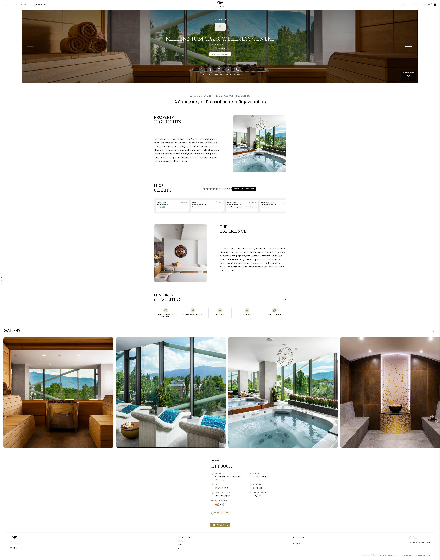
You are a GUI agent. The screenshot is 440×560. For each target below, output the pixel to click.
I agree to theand (214, 287)
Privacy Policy (229, 287)
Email (195, 278)
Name (194, 271)
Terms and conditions (213, 287)
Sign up (220, 294)
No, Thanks (220, 300)
